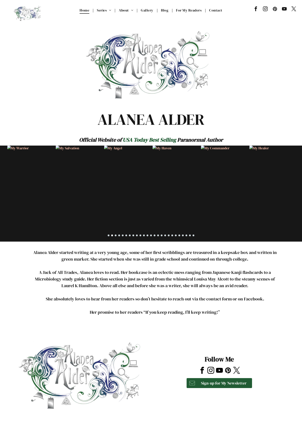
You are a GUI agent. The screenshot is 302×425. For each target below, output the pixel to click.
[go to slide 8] (133, 235)
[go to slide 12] (147, 235)
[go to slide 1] (108, 235)
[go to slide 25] (193, 235)
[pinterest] (275, 9)
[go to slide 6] (126, 235)
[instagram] (265, 9)
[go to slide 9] (137, 235)
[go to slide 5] (123, 235)
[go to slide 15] (158, 235)
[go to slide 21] (179, 235)
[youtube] (284, 9)
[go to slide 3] (116, 235)
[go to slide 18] (169, 235)
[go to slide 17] (165, 235)
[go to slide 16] (161, 235)
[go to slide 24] (190, 235)
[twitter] (294, 9)
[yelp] (218, 337)
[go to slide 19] (172, 235)
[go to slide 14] (154, 235)
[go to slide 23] (186, 235)
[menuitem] (85, 10)
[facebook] (256, 9)
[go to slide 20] (176, 235)
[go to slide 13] (151, 235)
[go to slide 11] (144, 235)
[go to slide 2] (112, 235)
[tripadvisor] (229, 337)
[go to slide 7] (130, 235)
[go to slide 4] (119, 235)
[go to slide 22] (183, 235)
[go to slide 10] (140, 235)
